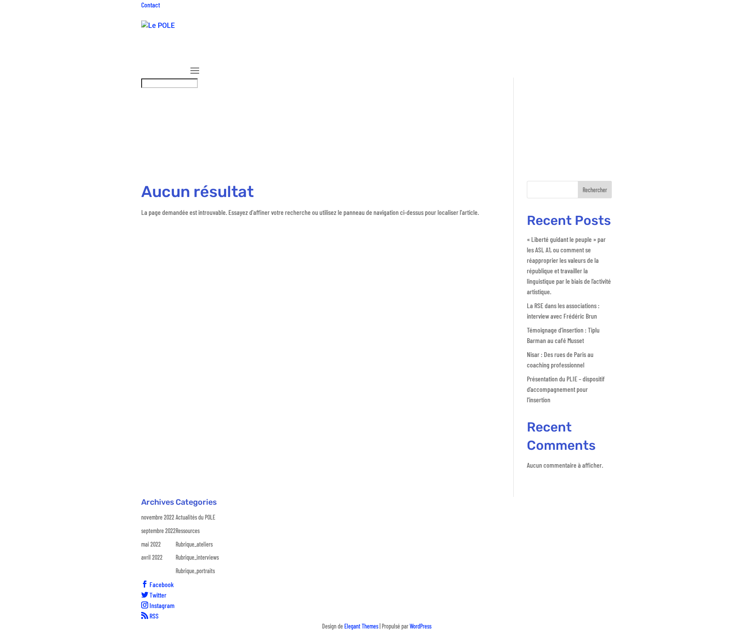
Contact (150, 4)
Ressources (390, 54)
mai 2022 (151, 544)
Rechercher (595, 190)
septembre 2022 (158, 530)
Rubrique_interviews (500, 54)
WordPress (420, 626)
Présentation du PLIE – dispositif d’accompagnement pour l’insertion (566, 389)
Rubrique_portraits (572, 54)
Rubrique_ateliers (438, 54)
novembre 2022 (157, 517)
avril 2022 (152, 557)
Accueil (200, 54)
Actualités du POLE (195, 517)
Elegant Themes (361, 626)
